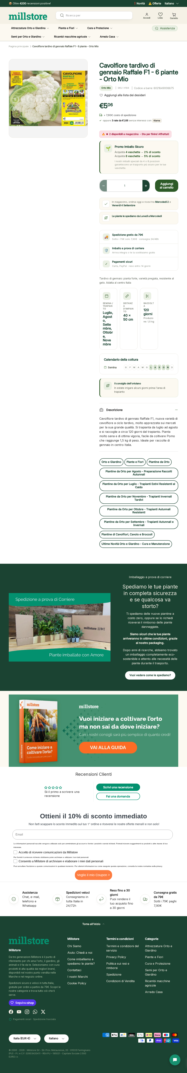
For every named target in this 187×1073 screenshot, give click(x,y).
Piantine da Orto (159, 462)
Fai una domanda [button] (118, 796)
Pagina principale (19, 46)
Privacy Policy (116, 957)
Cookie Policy (76, 983)
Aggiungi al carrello (166, 185)
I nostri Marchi (77, 976)
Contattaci (74, 970)
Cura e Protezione (157, 963)
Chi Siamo (74, 946)
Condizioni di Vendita (120, 981)
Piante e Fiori (135, 462)
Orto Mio (106, 88)
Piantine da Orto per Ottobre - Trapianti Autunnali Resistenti (139, 511)
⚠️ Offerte (154, 3)
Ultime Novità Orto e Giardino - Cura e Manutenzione (136, 544)
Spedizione (113, 974)
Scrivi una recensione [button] (118, 787)
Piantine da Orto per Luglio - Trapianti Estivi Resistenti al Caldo (138, 485)
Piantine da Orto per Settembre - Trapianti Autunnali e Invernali (139, 523)
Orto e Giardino (111, 462)
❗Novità (139, 3)
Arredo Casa (154, 992)
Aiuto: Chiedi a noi (79, 952)
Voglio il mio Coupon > (93, 875)
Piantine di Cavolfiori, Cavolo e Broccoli (127, 534)
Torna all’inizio (91, 923)
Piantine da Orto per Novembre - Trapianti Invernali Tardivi (139, 498)
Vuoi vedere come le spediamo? (150, 675)
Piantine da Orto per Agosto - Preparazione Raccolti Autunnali (139, 473)
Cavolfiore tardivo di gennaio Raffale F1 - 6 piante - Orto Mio (65, 46)
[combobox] (94, 15)
